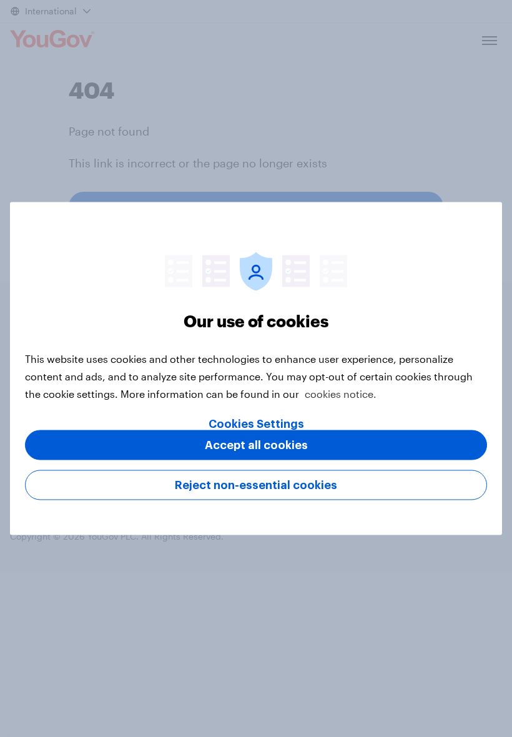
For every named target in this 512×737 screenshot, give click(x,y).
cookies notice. (341, 394)
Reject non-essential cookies (256, 485)
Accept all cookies (256, 445)
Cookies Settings (256, 424)
